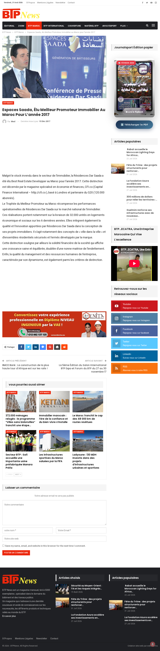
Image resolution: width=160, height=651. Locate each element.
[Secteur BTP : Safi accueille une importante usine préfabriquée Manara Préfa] (21, 440)
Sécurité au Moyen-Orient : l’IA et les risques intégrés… (86, 587)
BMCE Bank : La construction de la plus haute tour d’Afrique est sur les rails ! (25, 366)
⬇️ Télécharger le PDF (134, 124)
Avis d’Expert (109, 26)
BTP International (54, 26)
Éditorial (9, 26)
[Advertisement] (54, 150)
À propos (30, 2)
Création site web (135, 646)
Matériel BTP (92, 26)
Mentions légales (45, 2)
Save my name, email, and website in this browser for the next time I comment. (45, 546)
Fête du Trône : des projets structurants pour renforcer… (142, 168)
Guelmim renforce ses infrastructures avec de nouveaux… (140, 212)
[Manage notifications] (152, 644)
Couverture (74, 26)
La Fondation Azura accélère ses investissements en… (138, 183)
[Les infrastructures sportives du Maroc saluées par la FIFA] (54, 440)
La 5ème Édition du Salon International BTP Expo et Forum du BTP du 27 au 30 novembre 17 (82, 368)
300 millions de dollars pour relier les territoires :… (142, 198)
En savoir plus (9, 616)
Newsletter (60, 2)
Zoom (21, 26)
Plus (122, 26)
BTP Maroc (34, 26)
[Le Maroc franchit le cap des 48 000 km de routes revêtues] (87, 401)
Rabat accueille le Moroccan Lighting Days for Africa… (141, 152)
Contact (71, 2)
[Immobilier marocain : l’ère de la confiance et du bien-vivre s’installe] (54, 401)
